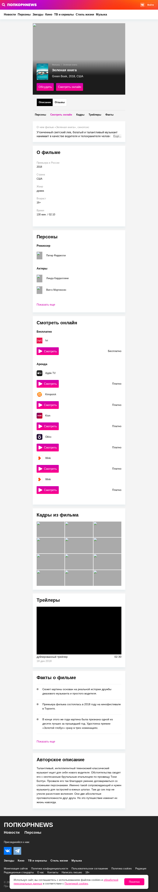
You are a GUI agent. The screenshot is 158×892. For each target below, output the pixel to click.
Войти (150, 5)
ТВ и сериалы (64, 14)
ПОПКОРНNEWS (28, 824)
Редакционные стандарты (19, 872)
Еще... (117, 136)
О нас (40, 872)
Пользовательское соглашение (89, 868)
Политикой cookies (76, 883)
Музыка (101, 14)
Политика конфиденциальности (49, 868)
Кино (48, 14)
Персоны (24, 14)
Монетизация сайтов (16, 868)
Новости (10, 14)
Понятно (134, 881)
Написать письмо (72, 872)
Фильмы (56, 65)
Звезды (38, 14)
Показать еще (46, 304)
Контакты (52, 872)
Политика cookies (121, 868)
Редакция (140, 868)
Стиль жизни (85, 14)
